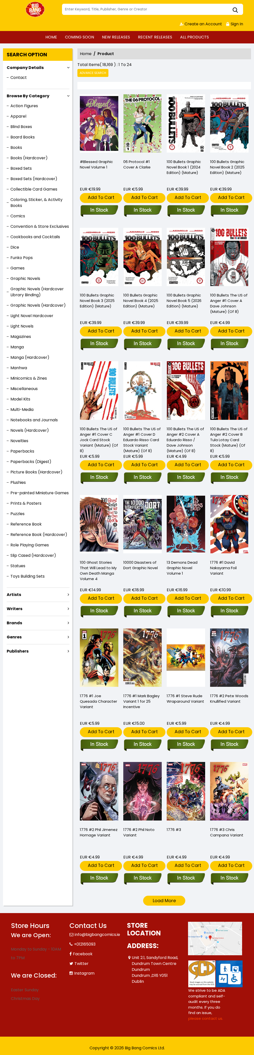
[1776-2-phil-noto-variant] (142, 792)
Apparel (18, 116)
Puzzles (17, 514)
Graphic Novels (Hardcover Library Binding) (37, 292)
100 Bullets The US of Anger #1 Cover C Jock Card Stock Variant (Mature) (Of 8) (99, 439)
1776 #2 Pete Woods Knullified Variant (229, 698)
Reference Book (26, 524)
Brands (14, 623)
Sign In (236, 24)
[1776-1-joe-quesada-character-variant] (99, 658)
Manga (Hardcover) (29, 357)
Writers (14, 609)
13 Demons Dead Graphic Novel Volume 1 (182, 568)
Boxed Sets (21, 168)
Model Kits (20, 399)
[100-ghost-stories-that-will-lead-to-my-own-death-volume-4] (99, 525)
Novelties (19, 441)
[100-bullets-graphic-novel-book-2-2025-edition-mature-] (229, 124)
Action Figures (24, 106)
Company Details (25, 67)
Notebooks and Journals (34, 420)
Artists (14, 594)
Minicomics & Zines (28, 378)
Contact (18, 77)
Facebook (83, 954)
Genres (14, 637)
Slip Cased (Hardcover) (33, 555)
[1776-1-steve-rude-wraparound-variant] (186, 658)
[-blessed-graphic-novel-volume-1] (99, 124)
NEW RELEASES (116, 37)
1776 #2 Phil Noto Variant (139, 832)
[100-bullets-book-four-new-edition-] (142, 258)
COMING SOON (79, 37)
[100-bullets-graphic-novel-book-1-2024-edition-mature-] (186, 124)
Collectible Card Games (33, 189)
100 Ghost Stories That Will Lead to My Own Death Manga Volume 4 (98, 570)
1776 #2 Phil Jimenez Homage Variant (99, 832)
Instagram (84, 973)
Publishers (18, 651)
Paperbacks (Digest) (30, 461)
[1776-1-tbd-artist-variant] (142, 658)
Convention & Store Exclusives (39, 226)
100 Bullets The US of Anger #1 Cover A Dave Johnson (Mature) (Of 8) (229, 303)
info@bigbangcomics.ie (97, 934)
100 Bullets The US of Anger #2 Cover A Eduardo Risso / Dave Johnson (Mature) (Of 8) (185, 439)
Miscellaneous (24, 389)
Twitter (81, 963)
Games (17, 268)
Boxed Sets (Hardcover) (33, 179)
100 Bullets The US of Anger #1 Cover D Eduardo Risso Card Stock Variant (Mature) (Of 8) (142, 439)
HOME (51, 37)
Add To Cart (101, 197)
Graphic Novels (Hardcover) (38, 305)
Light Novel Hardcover (31, 316)
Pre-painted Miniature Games (39, 493)
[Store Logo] (36, 9)
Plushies (18, 482)
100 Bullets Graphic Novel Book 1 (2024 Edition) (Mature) (184, 167)
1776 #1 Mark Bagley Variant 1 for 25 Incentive (141, 701)
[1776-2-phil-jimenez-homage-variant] (99, 792)
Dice (14, 247)
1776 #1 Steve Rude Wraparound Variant (185, 698)
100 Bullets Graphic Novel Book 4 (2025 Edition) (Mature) (140, 301)
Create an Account (203, 24)
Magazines (20, 336)
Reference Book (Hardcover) (38, 534)
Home (86, 54)
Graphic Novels (25, 278)
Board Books (22, 137)
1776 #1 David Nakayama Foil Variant (223, 568)
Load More (164, 900)
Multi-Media (21, 409)
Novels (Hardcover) (29, 430)
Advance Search (93, 73)
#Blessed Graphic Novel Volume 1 (96, 164)
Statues (17, 566)
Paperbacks (22, 451)
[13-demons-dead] (186, 525)
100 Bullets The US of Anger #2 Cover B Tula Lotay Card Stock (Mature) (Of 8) (229, 439)
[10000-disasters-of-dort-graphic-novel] (142, 525)
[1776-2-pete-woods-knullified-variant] (229, 658)
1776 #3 (174, 829)
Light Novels (21, 326)
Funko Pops (21, 258)
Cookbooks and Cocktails (35, 237)
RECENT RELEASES (155, 37)
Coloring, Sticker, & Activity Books (36, 202)
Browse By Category (28, 96)
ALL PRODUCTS (194, 37)
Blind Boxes (21, 127)
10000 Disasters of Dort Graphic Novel (140, 565)
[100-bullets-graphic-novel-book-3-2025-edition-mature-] (99, 258)
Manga (17, 347)
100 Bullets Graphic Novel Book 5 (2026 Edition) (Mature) (184, 301)
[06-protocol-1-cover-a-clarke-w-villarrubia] (142, 124)
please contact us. (205, 1018)
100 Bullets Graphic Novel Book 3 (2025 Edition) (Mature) (97, 301)
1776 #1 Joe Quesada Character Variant (98, 701)
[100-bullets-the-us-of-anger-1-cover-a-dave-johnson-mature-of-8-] (229, 258)
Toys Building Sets (27, 576)
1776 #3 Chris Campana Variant (226, 832)
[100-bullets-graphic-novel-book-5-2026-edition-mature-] (186, 258)
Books (16, 147)
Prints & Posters (25, 503)
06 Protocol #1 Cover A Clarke (137, 164)
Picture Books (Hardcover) (36, 472)
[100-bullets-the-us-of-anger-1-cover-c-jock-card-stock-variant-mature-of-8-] (99, 391)
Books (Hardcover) (29, 158)
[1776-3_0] (186, 792)
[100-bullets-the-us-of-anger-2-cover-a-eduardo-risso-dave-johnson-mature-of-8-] (186, 391)
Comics (17, 216)
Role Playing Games (29, 545)
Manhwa (18, 368)
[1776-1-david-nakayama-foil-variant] (229, 525)
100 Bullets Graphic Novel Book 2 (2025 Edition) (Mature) (227, 167)
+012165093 (84, 944)
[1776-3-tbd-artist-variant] (229, 792)
